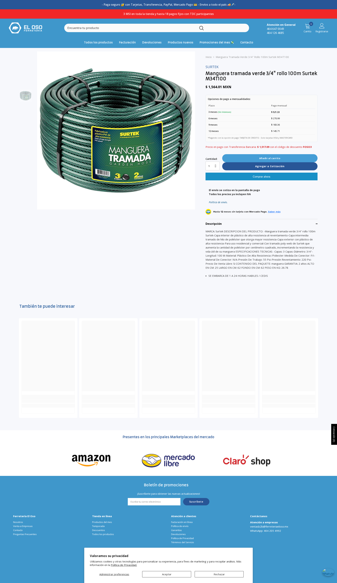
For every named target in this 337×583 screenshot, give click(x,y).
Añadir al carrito (269, 158)
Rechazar (219, 574)
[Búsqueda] (156, 28)
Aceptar (166, 574)
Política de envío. (218, 202)
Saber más (274, 212)
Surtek (212, 66)
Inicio (209, 57)
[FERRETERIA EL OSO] (91, 460)
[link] (48, 401)
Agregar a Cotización (270, 166)
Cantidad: (211, 159)
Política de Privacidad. (124, 565)
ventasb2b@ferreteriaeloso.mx (269, 526)
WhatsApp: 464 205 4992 (265, 530)
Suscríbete (196, 501)
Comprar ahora (261, 176)
